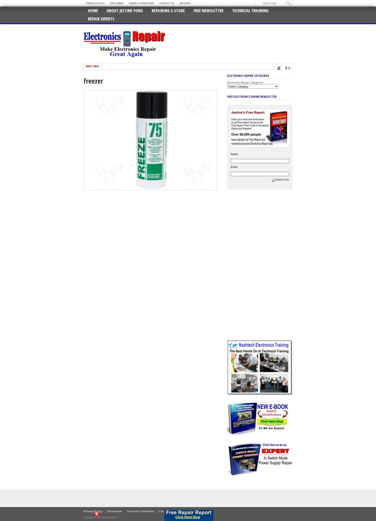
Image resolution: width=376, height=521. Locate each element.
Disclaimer (116, 3)
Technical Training (250, 10)
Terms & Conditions (141, 3)
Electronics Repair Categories (245, 82)
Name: (234, 154)
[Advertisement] (259, 268)
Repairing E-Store (168, 10)
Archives (185, 3)
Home (93, 10)
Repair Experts (101, 19)
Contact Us (166, 3)
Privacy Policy (95, 3)
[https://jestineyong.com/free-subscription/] (189, 515)
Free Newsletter (208, 10)
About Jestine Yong (125, 10)
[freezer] (150, 189)
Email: (234, 167)
